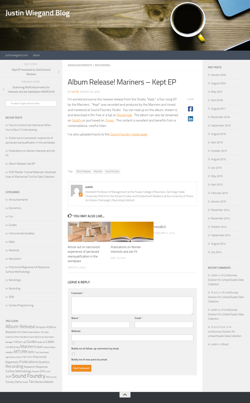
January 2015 (218, 201)
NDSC (31, 352)
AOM (49, 327)
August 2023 (218, 83)
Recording (102, 65)
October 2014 (219, 226)
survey (54, 377)
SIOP (8, 376)
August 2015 (218, 159)
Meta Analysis (49, 347)
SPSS (48, 377)
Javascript (41, 342)
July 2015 (216, 167)
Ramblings (15, 280)
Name (75, 318)
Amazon (41, 327)
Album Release (83, 171)
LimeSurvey (12, 347)
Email (139, 318)
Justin (75, 91)
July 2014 (216, 252)
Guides (13, 225)
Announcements (80, 65)
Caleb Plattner (34, 332)
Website (76, 331)
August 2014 (218, 243)
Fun (11, 216)
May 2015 (217, 176)
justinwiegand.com (16, 55)
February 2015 (219, 193)
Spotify (77, 120)
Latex (50, 341)
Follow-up (20, 342)
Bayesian (11, 332)
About (225, 344)
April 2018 (217, 100)
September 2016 (221, 125)
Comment (77, 293)
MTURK (20, 351)
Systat (25, 382)
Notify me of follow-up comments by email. (95, 348)
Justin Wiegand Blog (37, 12)
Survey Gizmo (13, 382)
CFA (42, 332)
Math (12, 242)
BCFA (19, 332)
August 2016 (218, 134)
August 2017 (218, 108)
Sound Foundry (112, 171)
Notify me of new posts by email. (89, 359)
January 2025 (218, 75)
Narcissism (15, 258)
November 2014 (220, 218)
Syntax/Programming (21, 305)
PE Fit (29, 357)
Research (29, 366)
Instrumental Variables (22, 233)
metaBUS (160, 227)
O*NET (24, 357)
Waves (39, 382)
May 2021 (217, 91)
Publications (28, 362)
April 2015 (217, 184)
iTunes (109, 120)
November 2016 (220, 117)
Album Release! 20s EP (22, 163)
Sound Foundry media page (128, 134)
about (36, 55)
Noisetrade (124, 115)
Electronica (39, 337)
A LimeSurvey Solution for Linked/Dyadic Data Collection (226, 280)
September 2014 (221, 235)
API (54, 327)
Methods (14, 250)
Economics (15, 208)
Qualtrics (44, 362)
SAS (42, 371)
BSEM (25, 332)
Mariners (98, 171)
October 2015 (219, 151)
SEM (11, 297)
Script (47, 371)
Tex (31, 381)
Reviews (35, 371)
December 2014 (220, 210)
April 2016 (217, 142)
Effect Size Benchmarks (24, 337)
